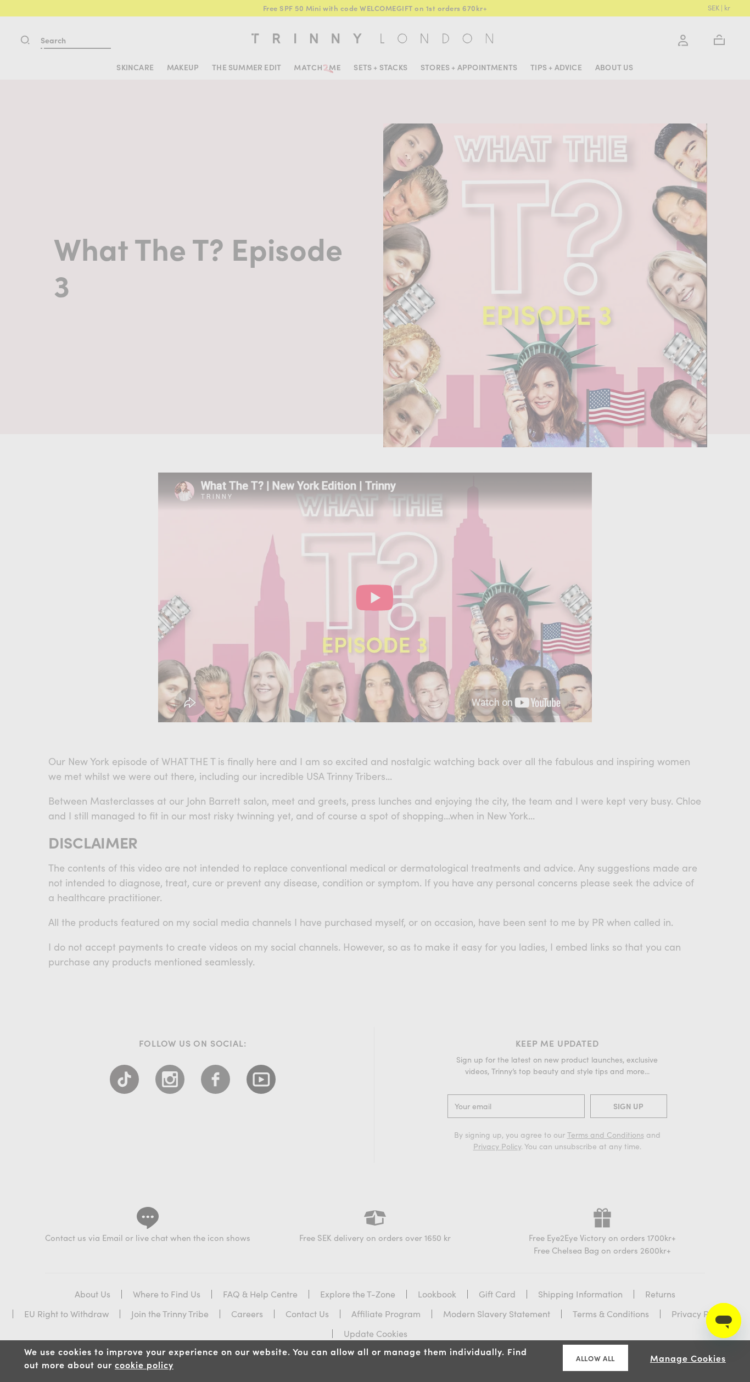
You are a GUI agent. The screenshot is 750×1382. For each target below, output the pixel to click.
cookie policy (144, 1364)
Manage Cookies (688, 1358)
